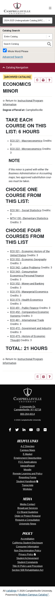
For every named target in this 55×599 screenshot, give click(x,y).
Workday (27, 489)
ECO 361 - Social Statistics (25, 210)
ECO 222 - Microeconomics (26, 148)
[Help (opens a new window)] (49, 80)
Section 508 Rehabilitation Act (27, 570)
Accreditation (27, 539)
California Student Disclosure (27, 543)
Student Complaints (27, 562)
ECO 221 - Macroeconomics (26, 140)
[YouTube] (31, 430)
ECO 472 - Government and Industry (30, 328)
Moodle (27, 469)
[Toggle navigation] (50, 8)
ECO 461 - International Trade (27, 320)
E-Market (27, 454)
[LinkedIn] (24, 430)
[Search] (49, 44)
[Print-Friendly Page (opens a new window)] (43, 80)
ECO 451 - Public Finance (24, 308)
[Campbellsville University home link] (17, 8)
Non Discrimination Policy (27, 550)
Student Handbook (26, 481)
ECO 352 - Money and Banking (27, 283)
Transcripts (27, 485)
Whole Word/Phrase (18, 51)
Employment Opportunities (27, 458)
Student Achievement (27, 558)
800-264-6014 (27, 414)
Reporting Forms (27, 477)
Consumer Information (27, 546)
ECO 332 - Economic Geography (28, 259)
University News (27, 523)
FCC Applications (27, 462)
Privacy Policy (26, 554)
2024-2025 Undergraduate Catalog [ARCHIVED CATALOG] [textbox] (25, 20)
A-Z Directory (27, 446)
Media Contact (27, 504)
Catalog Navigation (17, 67)
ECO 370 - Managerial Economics (29, 291)
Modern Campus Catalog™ (33, 594)
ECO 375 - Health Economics (26, 299)
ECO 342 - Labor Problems (25, 267)
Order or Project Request (27, 516)
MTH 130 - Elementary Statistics (29, 218)
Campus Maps (27, 450)
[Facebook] (10, 430)
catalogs (11, 590)
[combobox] (28, 20)
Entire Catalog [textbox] (11, 36)
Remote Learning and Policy (27, 473)
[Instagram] (38, 430)
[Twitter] (17, 430)
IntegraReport (27, 466)
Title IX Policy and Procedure (27, 566)
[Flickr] (45, 430)
